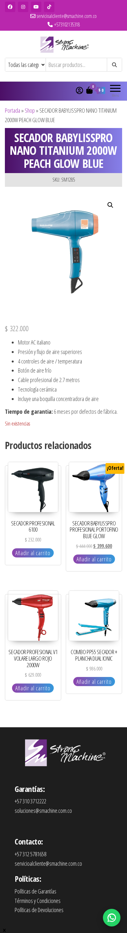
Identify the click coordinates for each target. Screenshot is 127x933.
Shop (30, 110)
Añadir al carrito (32, 553)
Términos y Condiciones (38, 901)
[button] (110, 205)
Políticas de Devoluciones (39, 910)
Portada (12, 110)
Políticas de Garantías (35, 891)
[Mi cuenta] (79, 90)
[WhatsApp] (111, 917)
